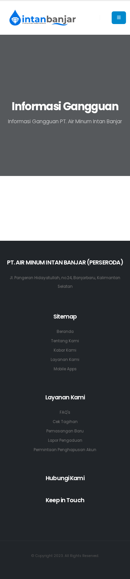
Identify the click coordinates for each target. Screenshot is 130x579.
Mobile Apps (65, 369)
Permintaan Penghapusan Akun (65, 449)
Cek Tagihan (65, 421)
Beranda (65, 331)
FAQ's (65, 412)
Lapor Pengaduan (65, 440)
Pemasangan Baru (65, 431)
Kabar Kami (65, 350)
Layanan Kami (65, 359)
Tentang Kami (65, 341)
